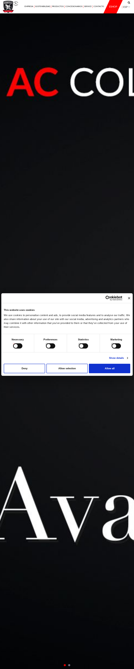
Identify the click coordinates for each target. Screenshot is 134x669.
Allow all (110, 368)
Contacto (98, 6)
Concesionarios (73, 6)
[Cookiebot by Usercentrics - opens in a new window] (108, 298)
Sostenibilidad (42, 6)
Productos (58, 6)
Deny (24, 368)
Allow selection (67, 368)
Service (88, 6)
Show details (116, 358)
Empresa (29, 6)
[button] (65, 665)
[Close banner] (129, 298)
